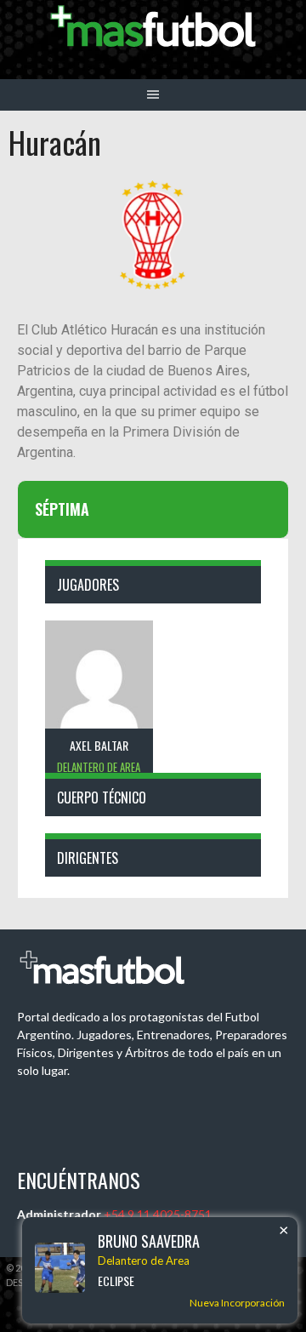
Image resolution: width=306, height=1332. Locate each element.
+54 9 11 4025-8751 (158, 1214)
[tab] (153, 509)
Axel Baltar (99, 745)
